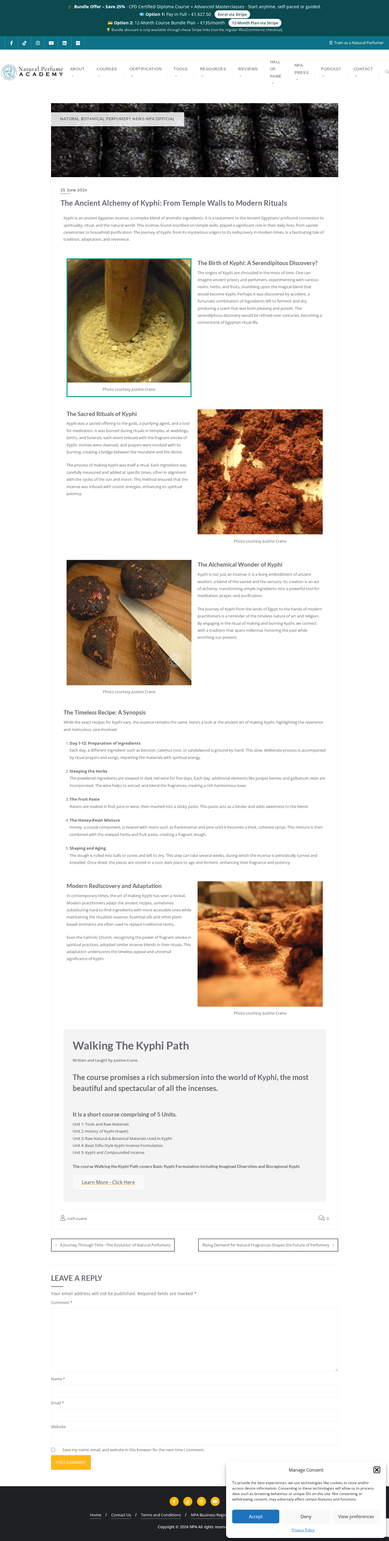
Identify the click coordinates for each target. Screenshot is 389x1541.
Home (95, 1515)
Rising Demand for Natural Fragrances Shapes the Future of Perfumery (265, 1245)
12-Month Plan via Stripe (255, 23)
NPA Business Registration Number (222, 1515)
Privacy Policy (303, 1529)
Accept (256, 1516)
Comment (61, 1302)
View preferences (356, 1516)
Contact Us (121, 1515)
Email (57, 1403)
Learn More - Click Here (108, 1182)
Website (58, 1426)
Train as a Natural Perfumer (358, 42)
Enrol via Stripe (232, 14)
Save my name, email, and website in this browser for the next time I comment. (133, 1449)
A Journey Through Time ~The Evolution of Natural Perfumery (115, 1245)
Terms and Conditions (161, 1515)
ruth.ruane (77, 1218)
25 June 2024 (73, 189)
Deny (306, 1516)
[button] (377, 1470)
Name (58, 1379)
